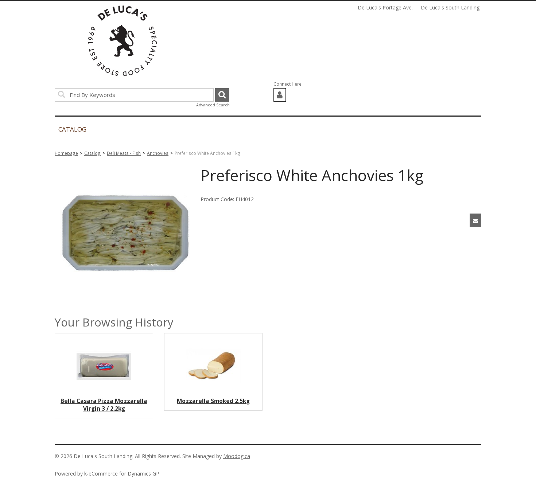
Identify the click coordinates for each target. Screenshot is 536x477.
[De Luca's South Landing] (122, 41)
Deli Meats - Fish (124, 153)
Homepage (66, 153)
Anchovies (157, 153)
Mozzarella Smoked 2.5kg (213, 401)
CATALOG (72, 129)
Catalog (92, 153)
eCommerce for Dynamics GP (124, 473)
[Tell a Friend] (475, 220)
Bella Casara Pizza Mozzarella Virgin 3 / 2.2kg (104, 405)
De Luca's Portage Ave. (385, 7)
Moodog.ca (236, 456)
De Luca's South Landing (450, 7)
